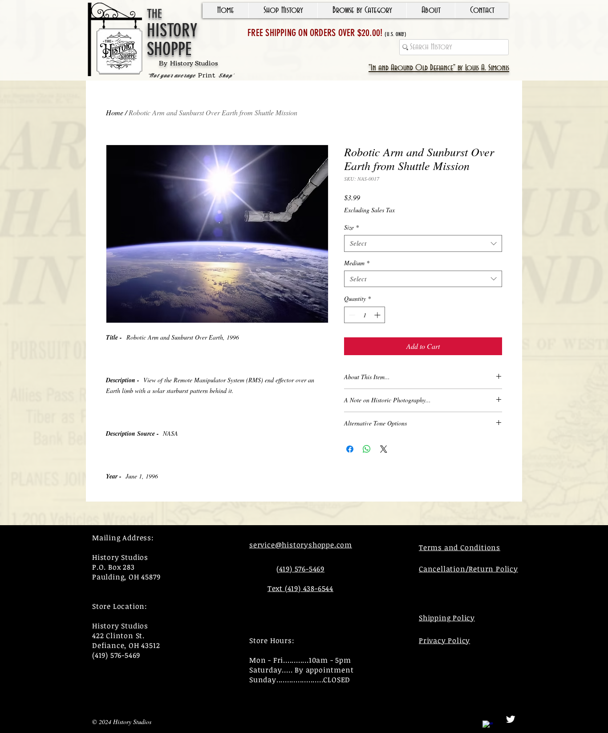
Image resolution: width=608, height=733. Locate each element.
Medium (356, 263)
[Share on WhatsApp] (366, 449)
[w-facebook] (487, 726)
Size (351, 227)
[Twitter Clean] (510, 719)
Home (114, 112)
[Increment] (378, 315)
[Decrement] (351, 315)
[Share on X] (383, 449)
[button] (282, 10)
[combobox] (423, 243)
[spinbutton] (365, 315)
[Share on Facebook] (350, 449)
